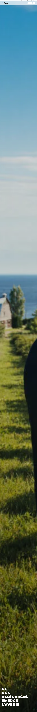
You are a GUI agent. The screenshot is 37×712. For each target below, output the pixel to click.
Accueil (11, 0)
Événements (24, 0)
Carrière (31, 0)
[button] (34, 3)
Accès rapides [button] (7, 0)
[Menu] (31, 3)
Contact (34, 0)
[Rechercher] (28, 3)
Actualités (20, 0)
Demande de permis (15, 0)
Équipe (28, 0)
